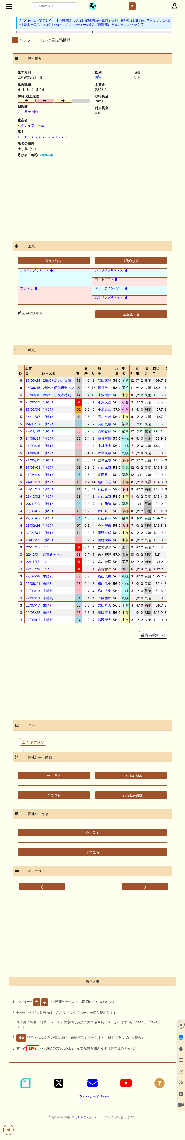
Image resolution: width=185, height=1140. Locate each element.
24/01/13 (33, 482)
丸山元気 (104, 467)
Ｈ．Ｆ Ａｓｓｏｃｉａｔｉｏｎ (43, 137)
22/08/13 (33, 591)
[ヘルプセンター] (159, 1083)
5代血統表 (54, 261)
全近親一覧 (131, 314)
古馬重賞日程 (154, 635)
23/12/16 (33, 489)
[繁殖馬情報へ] (51, 270)
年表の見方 (35, 742)
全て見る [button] (54, 776)
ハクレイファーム (31, 125)
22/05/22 (33, 612)
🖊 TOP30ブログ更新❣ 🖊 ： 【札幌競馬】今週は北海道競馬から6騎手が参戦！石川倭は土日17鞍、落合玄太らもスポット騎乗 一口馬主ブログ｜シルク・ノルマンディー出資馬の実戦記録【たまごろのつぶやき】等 (94, 22)
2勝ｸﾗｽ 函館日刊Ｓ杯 (58, 388)
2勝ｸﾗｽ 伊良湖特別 (56, 395)
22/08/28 (33, 576)
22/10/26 (33, 569)
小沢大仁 (104, 395)
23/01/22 (33, 540)
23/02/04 (32, 533)
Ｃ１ (46, 547)
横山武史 (104, 576)
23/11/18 (33, 504)
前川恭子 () (28, 112)
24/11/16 (33, 424)
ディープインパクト (109, 288)
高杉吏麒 (104, 417)
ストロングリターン (34, 270)
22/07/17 (33, 605)
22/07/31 (33, 598)
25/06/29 (32, 380)
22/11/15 (33, 562)
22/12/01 (33, 554)
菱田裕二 (104, 475)
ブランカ (26, 288)
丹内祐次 (104, 598)
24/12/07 (33, 417)
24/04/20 (32, 475)
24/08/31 (33, 438)
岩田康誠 (104, 380)
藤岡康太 (104, 612)
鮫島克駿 (104, 453)
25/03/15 (33, 395)
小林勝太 (104, 446)
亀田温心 (104, 482)
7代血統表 (131, 261)
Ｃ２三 (47, 569)
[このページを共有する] (8, 1130)
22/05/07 (33, 620)
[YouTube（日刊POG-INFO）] (126, 1083)
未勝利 (47, 576)
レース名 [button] (48, 373)
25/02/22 (33, 402)
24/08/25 (32, 446)
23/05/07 (32, 511)
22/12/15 (33, 547)
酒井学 (103, 388)
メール (98, 1117)
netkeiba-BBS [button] (131, 776)
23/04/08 (32, 518)
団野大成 (104, 533)
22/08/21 (33, 583)
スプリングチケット (109, 297)
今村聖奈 (104, 525)
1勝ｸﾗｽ (47, 402)
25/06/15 (33, 388)
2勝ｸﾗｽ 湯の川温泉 (56, 380)
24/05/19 (33, 460)
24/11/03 (33, 431)
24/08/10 (33, 453)
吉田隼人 (104, 605)
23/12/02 (33, 496)
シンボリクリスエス (109, 270)
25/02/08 (32, 409)
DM (80, 1117)
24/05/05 (32, 467)
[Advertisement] (92, 197)
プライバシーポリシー (92, 1096)
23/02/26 (33, 525)
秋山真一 (104, 489)
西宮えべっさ (52, 554)
